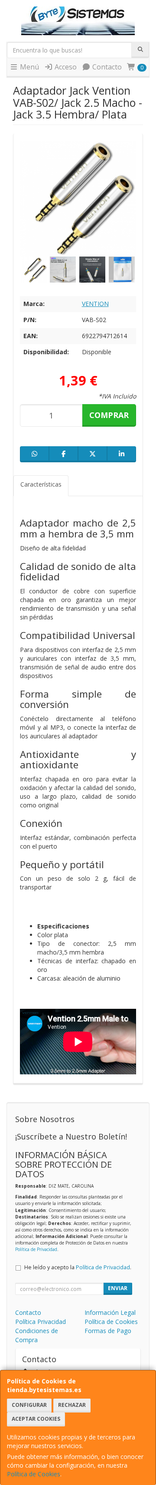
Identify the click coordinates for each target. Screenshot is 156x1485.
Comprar (109, 415)
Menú (28, 67)
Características (41, 484)
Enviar (117, 1288)
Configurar (29, 1405)
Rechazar (72, 1405)
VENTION (95, 304)
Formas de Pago (107, 1331)
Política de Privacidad (36, 1249)
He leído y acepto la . (77, 1267)
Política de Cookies (33, 1474)
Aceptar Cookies (36, 1418)
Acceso (65, 67)
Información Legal (110, 1312)
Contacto (106, 67)
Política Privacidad (40, 1321)
